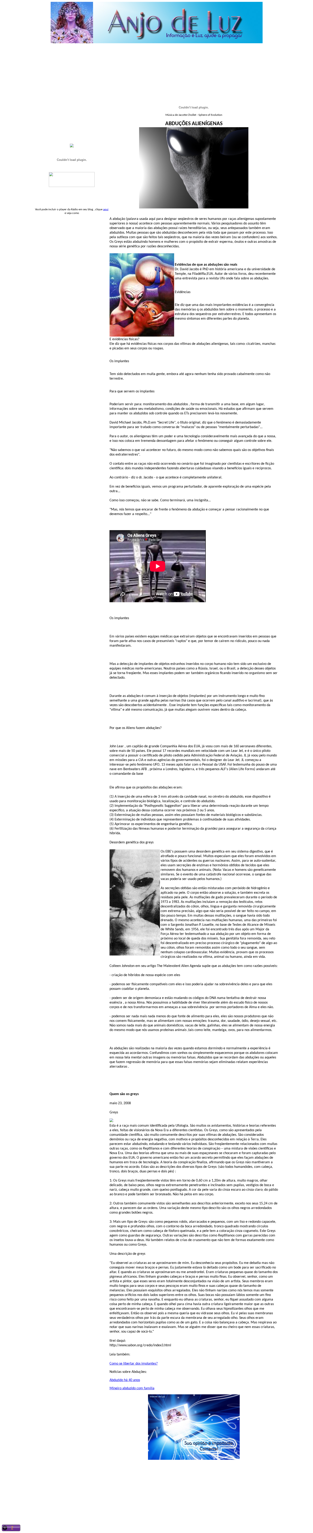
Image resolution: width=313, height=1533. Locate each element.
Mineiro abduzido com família (132, 1388)
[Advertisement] (157, 57)
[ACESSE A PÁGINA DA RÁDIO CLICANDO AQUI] (72, 186)
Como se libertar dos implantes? (134, 1364)
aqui (105, 209)
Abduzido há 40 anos (125, 1380)
